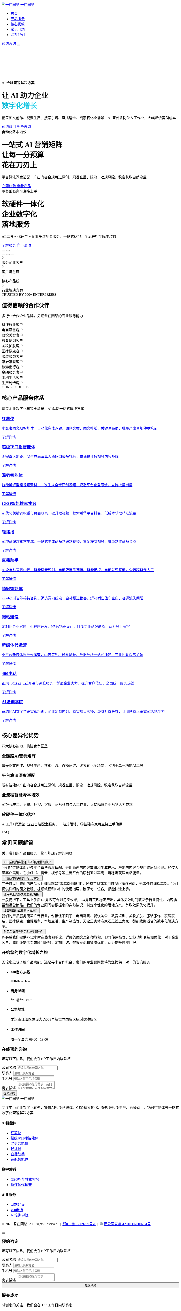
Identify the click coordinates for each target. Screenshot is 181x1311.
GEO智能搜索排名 (25, 1179)
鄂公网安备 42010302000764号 (127, 1224)
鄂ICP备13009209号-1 (79, 1224)
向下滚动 (24, 245)
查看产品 (24, 186)
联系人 (7, 1073)
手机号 (7, 1079)
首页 (14, 13)
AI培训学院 (19, 1215)
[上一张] (3, 250)
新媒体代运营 (21, 1185)
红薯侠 (16, 1133)
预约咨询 (9, 43)
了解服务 (9, 245)
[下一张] (8, 250)
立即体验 (9, 186)
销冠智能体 (19, 1159)
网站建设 (18, 1204)
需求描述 (9, 1088)
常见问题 (18, 29)
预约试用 (9, 127)
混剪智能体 (19, 1143)
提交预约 (9, 1093)
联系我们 (18, 35)
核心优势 (18, 24)
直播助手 (18, 1154)
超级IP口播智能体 (24, 1138)
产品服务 (18, 19)
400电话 (17, 1210)
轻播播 (16, 1149)
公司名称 (9, 1068)
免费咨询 (24, 127)
